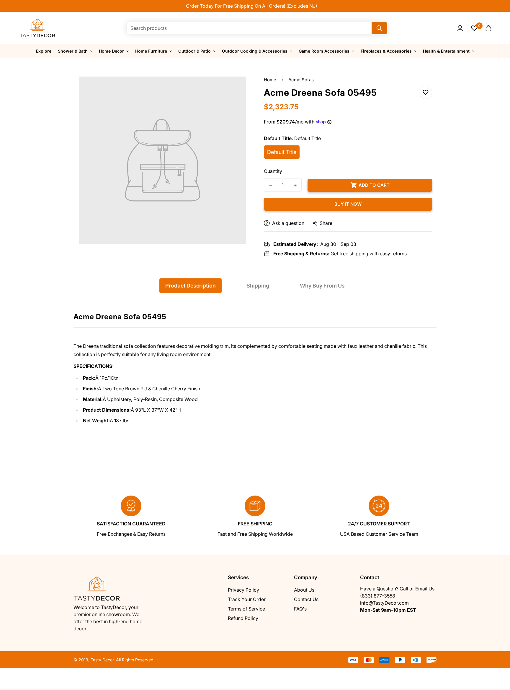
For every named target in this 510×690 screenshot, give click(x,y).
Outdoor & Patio (194, 50)
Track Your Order (247, 599)
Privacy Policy (243, 590)
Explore (43, 50)
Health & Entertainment (446, 50)
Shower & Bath (73, 50)
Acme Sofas (301, 79)
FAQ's (300, 609)
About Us (304, 590)
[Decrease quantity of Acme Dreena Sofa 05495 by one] (270, 185)
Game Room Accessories (324, 50)
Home (270, 79)
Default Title (281, 152)
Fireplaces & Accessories (386, 50)
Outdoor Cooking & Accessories (254, 50)
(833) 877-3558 (377, 596)
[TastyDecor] (37, 28)
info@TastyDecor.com (384, 603)
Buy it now (348, 204)
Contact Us (306, 599)
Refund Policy (243, 618)
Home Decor (111, 50)
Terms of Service (246, 609)
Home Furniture (151, 50)
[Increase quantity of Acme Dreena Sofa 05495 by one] (295, 185)
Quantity (273, 171)
